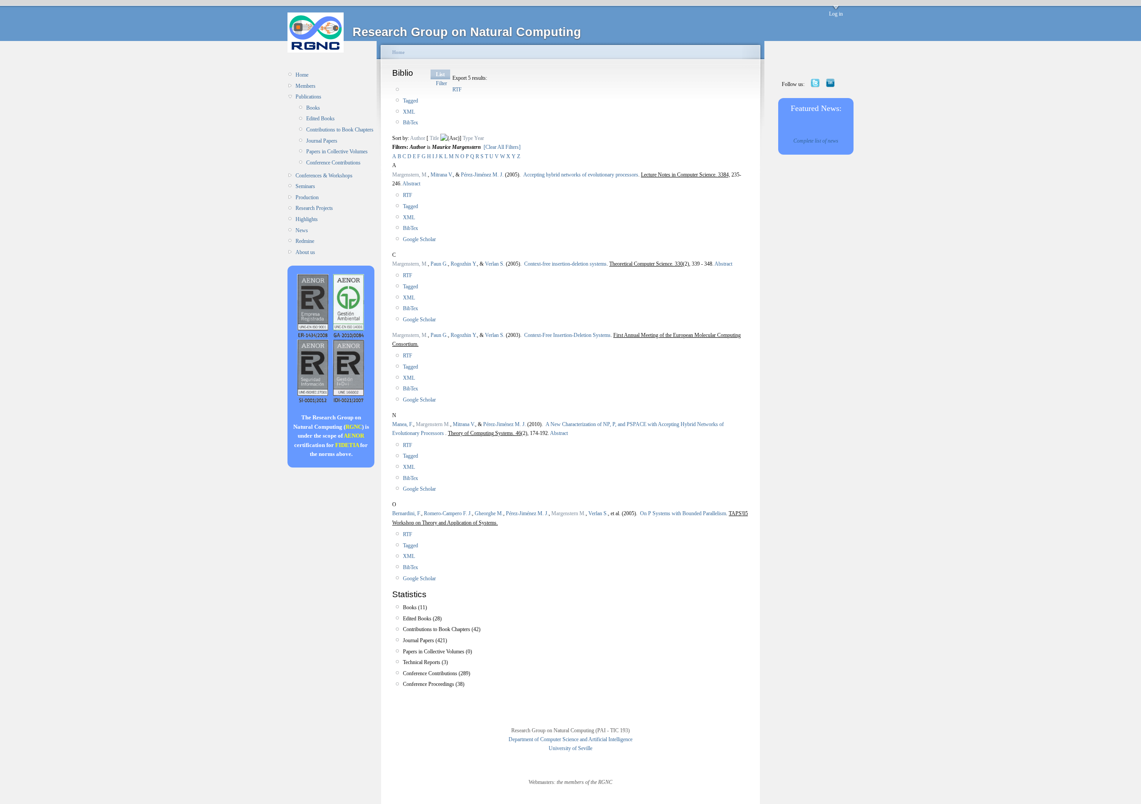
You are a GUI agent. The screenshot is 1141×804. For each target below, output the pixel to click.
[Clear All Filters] (502, 147)
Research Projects (314, 208)
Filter (441, 83)
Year (479, 138)
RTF (457, 89)
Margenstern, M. (410, 175)
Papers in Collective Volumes (337, 151)
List (440, 74)
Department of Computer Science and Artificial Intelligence (570, 739)
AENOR (354, 435)
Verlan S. (495, 264)
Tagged (410, 101)
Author (417, 138)
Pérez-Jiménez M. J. (482, 175)
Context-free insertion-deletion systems (565, 264)
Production (307, 197)
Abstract (411, 183)
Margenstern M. (433, 424)
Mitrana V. (442, 175)
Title (434, 138)
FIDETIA (347, 445)
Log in (836, 14)
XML (409, 112)
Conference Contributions (333, 163)
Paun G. (439, 264)
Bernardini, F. (406, 513)
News (302, 230)
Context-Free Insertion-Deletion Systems (567, 335)
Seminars (305, 186)
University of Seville (570, 748)
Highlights (307, 219)
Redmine (305, 241)
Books (313, 108)
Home (302, 75)
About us (305, 252)
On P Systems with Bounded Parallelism (683, 513)
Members (306, 86)
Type (468, 138)
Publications (308, 97)
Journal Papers (321, 141)
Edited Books (320, 118)
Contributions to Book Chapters (339, 130)
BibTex (410, 122)
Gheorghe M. (489, 513)
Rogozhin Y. (464, 264)
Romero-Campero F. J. (448, 513)
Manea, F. (402, 424)
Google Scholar (419, 239)
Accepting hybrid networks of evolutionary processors (580, 175)
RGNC (353, 426)
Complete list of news (815, 141)
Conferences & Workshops (324, 175)
